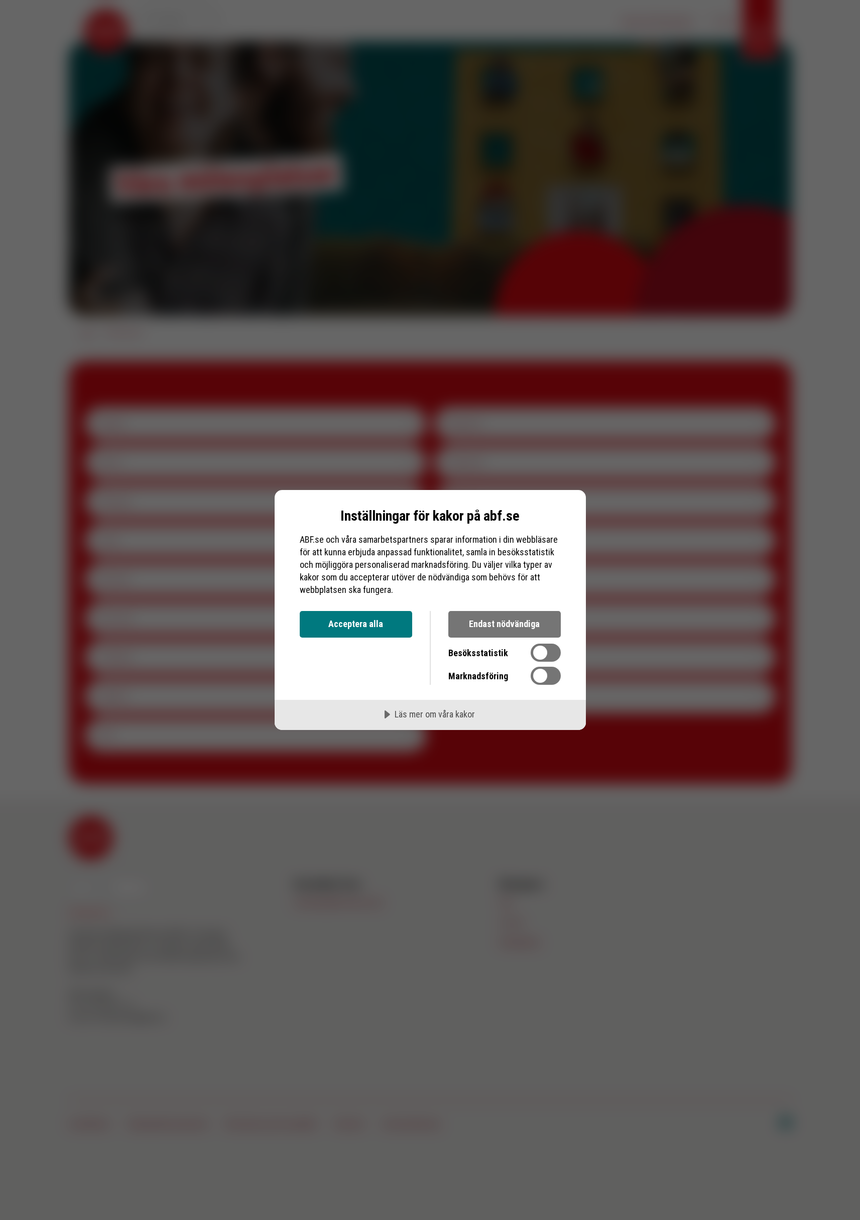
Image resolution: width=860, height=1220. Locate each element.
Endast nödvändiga (504, 624)
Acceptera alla (355, 624)
